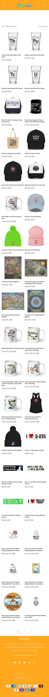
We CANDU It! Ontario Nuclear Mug (12, 217)
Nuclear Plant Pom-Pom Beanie (12, 450)
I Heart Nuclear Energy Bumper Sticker (35, 516)
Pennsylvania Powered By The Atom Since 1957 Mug (34, 349)
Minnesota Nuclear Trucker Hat (35, 185)
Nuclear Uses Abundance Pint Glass (11, 56)
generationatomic (20, 694)
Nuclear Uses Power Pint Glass (34, 88)
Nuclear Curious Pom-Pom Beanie (13, 250)
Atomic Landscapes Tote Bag (11, 153)
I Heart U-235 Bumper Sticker (34, 450)
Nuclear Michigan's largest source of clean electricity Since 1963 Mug (13, 383)
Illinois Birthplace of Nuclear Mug (13, 348)
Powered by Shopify (32, 694)
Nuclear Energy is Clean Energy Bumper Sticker (12, 483)
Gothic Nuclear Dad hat (32, 153)
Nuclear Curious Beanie (32, 250)
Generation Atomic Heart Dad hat (13, 185)
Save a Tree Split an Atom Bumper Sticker (36, 483)
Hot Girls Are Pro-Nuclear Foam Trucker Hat (12, 121)
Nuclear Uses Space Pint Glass (34, 55)
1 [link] (18, 630)
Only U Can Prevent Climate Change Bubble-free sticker (11, 549)
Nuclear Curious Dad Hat (33, 216)
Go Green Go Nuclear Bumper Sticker (11, 516)
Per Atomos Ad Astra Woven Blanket (11, 316)
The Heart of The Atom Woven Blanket (34, 316)
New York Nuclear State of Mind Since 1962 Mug (35, 382)
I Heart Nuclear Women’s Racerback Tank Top (33, 418)
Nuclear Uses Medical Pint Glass (12, 88)
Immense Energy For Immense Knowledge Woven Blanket (34, 282)
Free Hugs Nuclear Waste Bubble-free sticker (35, 616)
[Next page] (30, 630)
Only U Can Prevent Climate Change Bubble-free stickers (34, 583)
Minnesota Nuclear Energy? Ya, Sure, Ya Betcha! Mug (12, 418)
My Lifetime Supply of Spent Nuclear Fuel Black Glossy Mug (34, 121)
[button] (4, 5)
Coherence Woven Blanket (10, 281)
